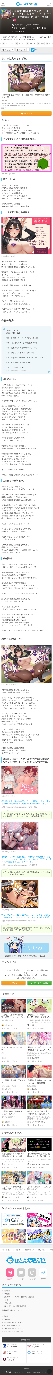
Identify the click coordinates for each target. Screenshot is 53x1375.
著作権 (6, 1316)
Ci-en (13, 1352)
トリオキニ (12, 1359)
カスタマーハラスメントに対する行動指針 (19, 1297)
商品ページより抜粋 (18, 370)
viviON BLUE (38, 1352)
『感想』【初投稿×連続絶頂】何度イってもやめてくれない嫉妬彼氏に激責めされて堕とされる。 (13, 1018)
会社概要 (7, 1291)
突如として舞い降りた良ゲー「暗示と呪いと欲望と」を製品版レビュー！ (39, 1113)
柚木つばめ (9, 43)
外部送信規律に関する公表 (13, 1329)
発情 (42, 43)
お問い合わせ (8, 1303)
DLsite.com (12, 1346)
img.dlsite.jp (11, 256)
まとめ (17, 1250)
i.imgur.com (10, 174)
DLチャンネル (26, 4)
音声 (22, 32)
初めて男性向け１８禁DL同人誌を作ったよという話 (12, 1155)
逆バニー (32, 43)
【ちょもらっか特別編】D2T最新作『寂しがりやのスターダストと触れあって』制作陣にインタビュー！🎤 (13, 1190)
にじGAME (38, 1346)
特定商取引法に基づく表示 (13, 1322)
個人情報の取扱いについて (13, 1325)
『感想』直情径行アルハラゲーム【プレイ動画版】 (39, 1081)
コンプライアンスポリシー (13, 1332)
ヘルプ (6, 1300)
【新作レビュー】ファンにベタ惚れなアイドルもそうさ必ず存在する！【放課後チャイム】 (39, 1051)
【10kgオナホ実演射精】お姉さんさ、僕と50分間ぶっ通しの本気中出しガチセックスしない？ (39, 1157)
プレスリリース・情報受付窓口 (15, 1306)
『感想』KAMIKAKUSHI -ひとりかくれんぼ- (13, 1112)
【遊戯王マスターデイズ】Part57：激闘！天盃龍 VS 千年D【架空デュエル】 (38, 1017)
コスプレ (21, 43)
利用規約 (7, 1294)
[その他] (36, 50)
